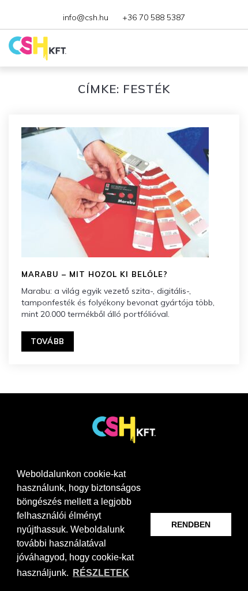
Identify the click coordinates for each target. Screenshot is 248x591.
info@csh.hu (85, 17)
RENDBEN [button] (191, 524)
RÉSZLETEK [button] (101, 573)
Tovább (48, 341)
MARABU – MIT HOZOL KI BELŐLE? (94, 274)
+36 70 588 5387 (153, 17)
